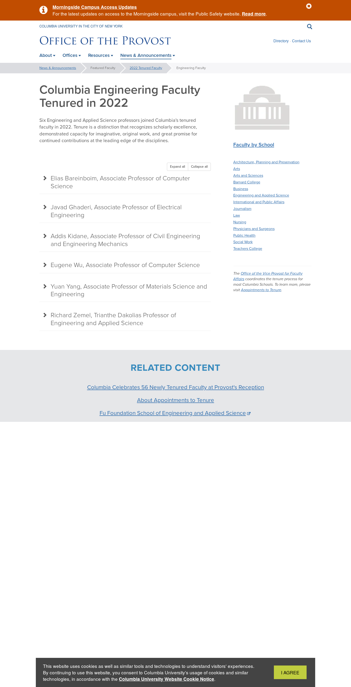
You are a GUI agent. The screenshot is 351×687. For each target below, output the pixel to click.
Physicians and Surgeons (254, 228)
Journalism (242, 208)
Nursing (239, 222)
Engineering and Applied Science (261, 195)
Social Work (243, 242)
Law (236, 215)
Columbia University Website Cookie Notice (166, 679)
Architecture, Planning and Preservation (266, 162)
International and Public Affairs (258, 202)
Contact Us (301, 40)
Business (240, 189)
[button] (309, 6)
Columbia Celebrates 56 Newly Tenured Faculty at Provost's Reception (175, 387)
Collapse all (199, 166)
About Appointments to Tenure (175, 400)
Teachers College (247, 248)
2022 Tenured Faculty (146, 67)
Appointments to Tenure (261, 290)
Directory (281, 40)
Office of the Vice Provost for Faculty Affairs (268, 276)
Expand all (177, 166)
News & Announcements (57, 67)
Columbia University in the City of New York (80, 26)
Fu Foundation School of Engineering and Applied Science (173, 413)
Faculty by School (253, 145)
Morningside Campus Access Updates (95, 7)
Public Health (244, 235)
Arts (236, 169)
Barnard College (246, 182)
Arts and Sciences (248, 175)
